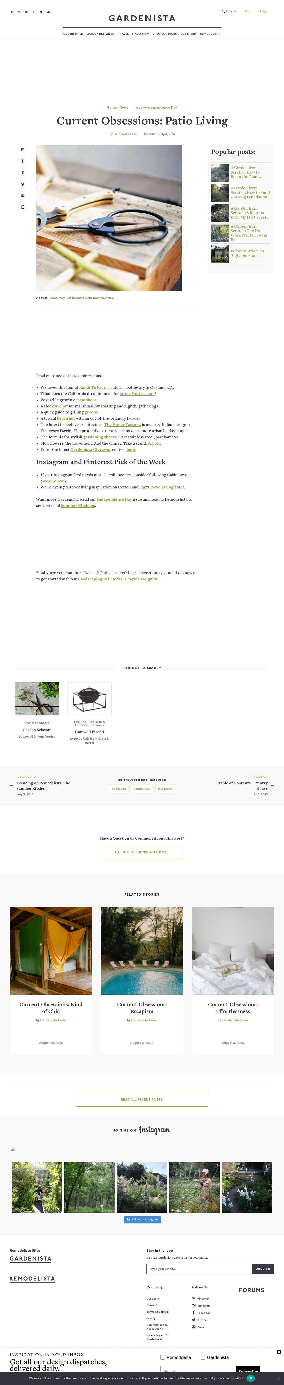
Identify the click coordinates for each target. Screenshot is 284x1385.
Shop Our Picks (165, 33)
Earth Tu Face (92, 388)
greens (91, 412)
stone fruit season (137, 394)
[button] (228, 11)
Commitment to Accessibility (157, 1327)
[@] (23, 1152)
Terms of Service (157, 1311)
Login (264, 11)
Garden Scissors (37, 730)
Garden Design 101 (100, 33)
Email (201, 1327)
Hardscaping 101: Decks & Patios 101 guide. (118, 579)
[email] (48, 12)
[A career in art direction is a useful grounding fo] (247, 1187)
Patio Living (162, 487)
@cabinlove (53, 481)
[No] (278, 1378)
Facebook (204, 1313)
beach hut (66, 419)
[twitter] (41, 12)
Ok (251, 1378)
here (131, 450)
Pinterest (203, 1298)
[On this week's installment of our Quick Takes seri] (194, 1187)
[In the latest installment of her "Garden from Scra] (142, 1187)
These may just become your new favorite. (81, 298)
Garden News (117, 107)
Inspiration (119, 789)
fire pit (61, 406)
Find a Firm (140, 33)
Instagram (204, 1305)
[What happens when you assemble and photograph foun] (89, 1187)
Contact (152, 1305)
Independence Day (114, 500)
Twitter (202, 1320)
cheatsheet (85, 400)
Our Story (188, 33)
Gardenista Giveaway (90, 450)
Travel (123, 33)
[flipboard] (12, 12)
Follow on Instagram (145, 1219)
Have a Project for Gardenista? (158, 1337)
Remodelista (210, 33)
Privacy (151, 1318)
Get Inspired (73, 33)
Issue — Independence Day (155, 107)
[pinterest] (19, 12)
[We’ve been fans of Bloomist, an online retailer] (37, 1187)
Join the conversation (144, 852)
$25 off (154, 443)
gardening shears (100, 437)
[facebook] (34, 12)
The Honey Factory (122, 425)
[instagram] (27, 12)
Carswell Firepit (89, 732)
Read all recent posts (142, 1099)
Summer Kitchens (78, 506)
